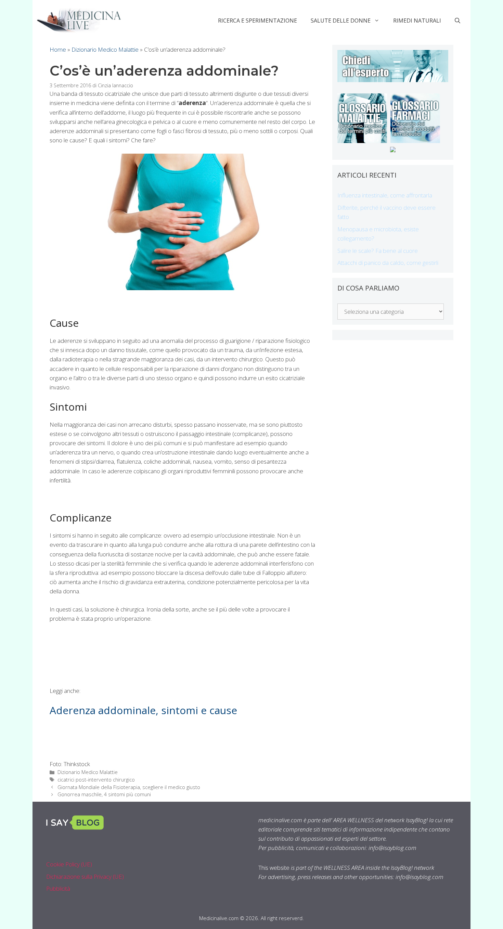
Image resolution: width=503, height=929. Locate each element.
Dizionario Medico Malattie (105, 49)
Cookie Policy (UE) (69, 864)
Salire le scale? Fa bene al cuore (377, 251)
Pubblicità (58, 888)
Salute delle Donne (341, 20)
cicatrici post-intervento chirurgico (96, 779)
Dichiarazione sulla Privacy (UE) (85, 876)
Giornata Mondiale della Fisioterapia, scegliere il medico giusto (128, 787)
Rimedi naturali (417, 20)
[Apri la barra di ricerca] (457, 20)
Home (58, 49)
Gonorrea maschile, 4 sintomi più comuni (104, 794)
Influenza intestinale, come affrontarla (384, 195)
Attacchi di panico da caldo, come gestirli (387, 263)
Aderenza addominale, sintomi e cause (143, 710)
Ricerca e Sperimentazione (257, 20)
